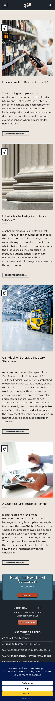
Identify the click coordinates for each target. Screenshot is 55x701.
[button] (4, 5)
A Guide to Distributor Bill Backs (24, 504)
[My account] (50, 5)
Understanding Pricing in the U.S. (25, 82)
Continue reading (16, 133)
